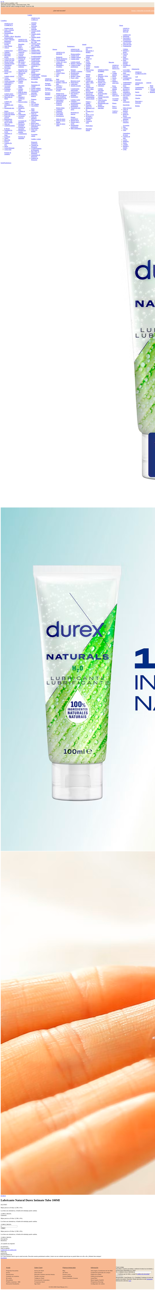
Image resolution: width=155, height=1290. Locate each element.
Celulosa (125, 49)
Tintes (33, 109)
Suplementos (74, 97)
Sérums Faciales (8, 62)
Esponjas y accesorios (59, 86)
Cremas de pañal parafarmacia (75, 66)
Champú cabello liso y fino (35, 41)
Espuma (33, 102)
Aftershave (101, 85)
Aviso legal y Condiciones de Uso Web (102, 1270)
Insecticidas (126, 105)
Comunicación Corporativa (41, 1280)
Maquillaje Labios (21, 86)
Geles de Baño (60, 81)
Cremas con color (9, 60)
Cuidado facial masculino (102, 92)
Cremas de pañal (89, 121)
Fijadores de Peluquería (34, 159)
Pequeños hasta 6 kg (89, 105)
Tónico (6, 138)
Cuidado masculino (101, 89)
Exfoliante (7, 136)
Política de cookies (96, 1274)
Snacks (88, 68)
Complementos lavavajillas (127, 78)
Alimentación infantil (89, 56)
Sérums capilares (36, 90)
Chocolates (138, 95)
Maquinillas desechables (101, 80)
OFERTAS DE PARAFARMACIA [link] (76, 50)
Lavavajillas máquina (126, 75)
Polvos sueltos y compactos (22, 51)
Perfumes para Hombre (48, 89)
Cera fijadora (34, 106)
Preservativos (75, 82)
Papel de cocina (125, 54)
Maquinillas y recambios (60, 66)
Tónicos (6, 47)
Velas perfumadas (126, 101)
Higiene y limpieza (76, 63)
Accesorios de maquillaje (22, 121)
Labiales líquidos (20, 89)
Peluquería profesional (34, 142)
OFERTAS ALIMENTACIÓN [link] (140, 72)
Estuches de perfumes (48, 98)
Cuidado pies (8, 101)
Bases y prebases (20, 48)
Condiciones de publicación (8, 1250)
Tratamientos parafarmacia (74, 105)
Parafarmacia (71, 46)
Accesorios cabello (34, 135)
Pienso (114, 76)
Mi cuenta (9, 1278)
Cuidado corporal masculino (103, 96)
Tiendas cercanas (39, 1276)
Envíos (8, 1272)
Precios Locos (67, 1274)
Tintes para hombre (34, 130)
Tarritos (88, 66)
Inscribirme (119, 1275)
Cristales (125, 144)
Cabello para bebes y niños (90, 81)
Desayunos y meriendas (139, 102)
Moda (151, 85)
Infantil (84, 44)
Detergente (126, 36)
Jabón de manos (60, 119)
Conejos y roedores (115, 111)
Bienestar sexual (75, 81)
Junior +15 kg (90, 114)
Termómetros (74, 74)
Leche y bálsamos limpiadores (9, 40)
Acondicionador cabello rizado (35, 62)
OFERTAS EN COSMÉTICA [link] (8, 24)
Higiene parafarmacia (74, 118)
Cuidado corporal (9, 76)
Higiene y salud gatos (115, 82)
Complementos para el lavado (127, 42)
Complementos (22, 133)
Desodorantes (60, 70)
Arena (114, 79)
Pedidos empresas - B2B (13, 1282)
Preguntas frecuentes (12, 1270)
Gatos (114, 71)
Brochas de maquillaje (21, 124)
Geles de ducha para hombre (102, 100)
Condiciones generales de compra (100, 1272)
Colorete (21, 55)
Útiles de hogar (127, 108)
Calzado (125, 128)
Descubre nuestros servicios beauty (44, 1274)
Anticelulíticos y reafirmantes (9, 83)
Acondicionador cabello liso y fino (35, 66)
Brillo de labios (22, 92)
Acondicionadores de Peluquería (36, 149)
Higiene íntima (60, 108)
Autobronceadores (9, 125)
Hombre (96, 67)
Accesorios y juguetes (115, 99)
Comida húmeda (114, 74)
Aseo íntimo (59, 114)
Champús (34, 23)
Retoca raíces (35, 123)
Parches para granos (7, 72)
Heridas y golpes (75, 76)
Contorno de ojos (9, 58)
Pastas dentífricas (61, 97)
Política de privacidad (97, 1276)
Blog (64, 1270)
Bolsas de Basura (125, 115)
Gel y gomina (35, 104)
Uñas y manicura (21, 105)
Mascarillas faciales (7, 56)
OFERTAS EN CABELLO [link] (35, 18)
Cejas (20, 76)
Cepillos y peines (36, 139)
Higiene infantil (88, 75)
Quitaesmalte (22, 114)
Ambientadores (127, 82)
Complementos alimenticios (139, 88)
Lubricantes (74, 84)
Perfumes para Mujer (48, 84)
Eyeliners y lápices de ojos (22, 78)
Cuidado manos (8, 94)
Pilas (124, 127)
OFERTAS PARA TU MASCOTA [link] (115, 67)
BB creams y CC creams (22, 62)
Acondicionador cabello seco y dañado (35, 71)
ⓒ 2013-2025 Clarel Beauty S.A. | (58, 1287)
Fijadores (33, 99)
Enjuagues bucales (61, 98)
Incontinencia (60, 116)
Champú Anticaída (34, 28)
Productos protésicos (59, 104)
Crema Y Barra (60, 73)
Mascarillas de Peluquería (35, 152)
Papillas (88, 65)
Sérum (6, 146)
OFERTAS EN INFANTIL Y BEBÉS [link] (90, 50)
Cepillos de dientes (61, 95)
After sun (7, 124)
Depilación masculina (101, 107)
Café (136, 76)
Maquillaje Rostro (21, 45)
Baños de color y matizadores (36, 125)
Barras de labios (22, 102)
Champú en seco (36, 52)
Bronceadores (8, 119)
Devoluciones (10, 1274)
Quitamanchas (127, 46)
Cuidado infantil (75, 62)
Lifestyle (148, 82)
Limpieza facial (8, 28)
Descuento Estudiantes (12, 1284)
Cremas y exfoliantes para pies (8, 104)
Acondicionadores (36, 56)
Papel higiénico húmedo (125, 62)
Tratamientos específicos (8, 66)
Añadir (3, 1228)
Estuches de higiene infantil (90, 94)
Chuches (137, 98)
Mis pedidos (9, 1280)
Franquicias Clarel (39, 1282)
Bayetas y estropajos (126, 121)
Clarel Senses (38, 1272)
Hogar (121, 25)
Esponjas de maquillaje (21, 128)
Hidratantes (7, 54)
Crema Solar (7, 149)
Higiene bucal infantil (89, 91)
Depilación (59, 57)
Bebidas (137, 106)
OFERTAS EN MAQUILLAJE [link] (23, 40)
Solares (6, 111)
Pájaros (114, 103)
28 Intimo (65, 1272)
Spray (57, 74)
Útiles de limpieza (125, 110)
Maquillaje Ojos (22, 70)
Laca (32, 101)
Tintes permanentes (34, 111)
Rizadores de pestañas (22, 131)
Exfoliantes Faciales (7, 43)
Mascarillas (34, 82)
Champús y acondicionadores (76, 102)
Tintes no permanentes (34, 114)
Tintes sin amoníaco (34, 117)
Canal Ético (94, 1278)
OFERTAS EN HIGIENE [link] (60, 53)
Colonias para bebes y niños (90, 88)
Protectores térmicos (34, 95)
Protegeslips (59, 112)
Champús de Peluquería (34, 146)
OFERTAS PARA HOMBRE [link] (103, 70)
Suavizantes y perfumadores (127, 38)
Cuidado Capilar (75, 100)
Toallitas (88, 119)
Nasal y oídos (74, 78)
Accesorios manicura (21, 117)
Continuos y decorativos (126, 88)
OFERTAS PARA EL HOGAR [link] (126, 30)
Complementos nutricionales (75, 89)
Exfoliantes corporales (7, 89)
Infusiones (138, 79)
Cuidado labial (75, 59)
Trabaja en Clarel (39, 1278)
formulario (149, 1279)
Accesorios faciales (7, 69)
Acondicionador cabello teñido (35, 74)
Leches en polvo (89, 59)
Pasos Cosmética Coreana (70, 1278)
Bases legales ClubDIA (97, 1280)
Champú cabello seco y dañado (35, 44)
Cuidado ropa (127, 35)
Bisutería (152, 92)
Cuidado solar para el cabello (8, 121)
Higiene (55, 49)
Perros (114, 86)
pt (3, 1)
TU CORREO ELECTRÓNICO (125, 1272)
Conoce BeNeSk (67, 1276)
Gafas (151, 87)
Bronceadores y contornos (22, 66)
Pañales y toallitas (88, 102)
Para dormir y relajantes (74, 94)
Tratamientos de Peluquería (35, 155)
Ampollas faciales (9, 63)
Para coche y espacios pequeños (126, 97)
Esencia (6, 141)
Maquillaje (18, 36)
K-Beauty (7, 128)
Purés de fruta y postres (90, 70)
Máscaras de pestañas (21, 73)
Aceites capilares (36, 88)
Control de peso (75, 92)
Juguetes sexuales (76, 85)
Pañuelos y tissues (126, 51)
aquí (130, 1281)
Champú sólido (35, 50)
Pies (57, 76)
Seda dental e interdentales (60, 100)
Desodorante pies (9, 108)
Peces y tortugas (114, 107)
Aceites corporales (9, 81)
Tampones (59, 111)
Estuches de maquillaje (21, 137)
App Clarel (37, 1284)
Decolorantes (35, 128)
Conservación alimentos (127, 118)
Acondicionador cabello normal (35, 58)
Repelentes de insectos (75, 113)
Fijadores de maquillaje (21, 59)
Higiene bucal (60, 93)
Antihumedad (127, 94)
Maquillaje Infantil (89, 129)
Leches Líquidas (88, 62)
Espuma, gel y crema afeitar (102, 83)
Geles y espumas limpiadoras (9, 30)
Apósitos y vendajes (76, 71)
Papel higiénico (126, 57)
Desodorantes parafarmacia (74, 126)
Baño (57, 79)
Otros (124, 130)
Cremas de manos (9, 95)
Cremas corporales (7, 78)
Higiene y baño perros (115, 94)
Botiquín (73, 70)
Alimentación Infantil (139, 83)
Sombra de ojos (22, 71)
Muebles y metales (126, 147)
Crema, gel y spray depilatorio (61, 62)
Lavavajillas (126, 70)
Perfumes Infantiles (47, 93)
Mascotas (111, 62)
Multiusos (126, 141)
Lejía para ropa (127, 44)
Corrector (21, 54)
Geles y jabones (88, 85)
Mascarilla (7, 140)
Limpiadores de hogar (126, 134)
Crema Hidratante (9, 148)
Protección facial (9, 112)
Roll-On (58, 71)
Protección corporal (7, 116)
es (1, 1)
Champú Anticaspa (34, 25)
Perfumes (44, 76)
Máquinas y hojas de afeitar (103, 76)
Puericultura (89, 125)
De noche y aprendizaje (89, 117)
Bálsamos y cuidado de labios (21, 98)
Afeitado (100, 74)
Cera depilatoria (60, 60)
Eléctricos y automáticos (126, 91)
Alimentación (135, 69)
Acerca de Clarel (39, 1270)
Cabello (30, 15)
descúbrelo (4, 1258)
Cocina (125, 140)
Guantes (125, 112)
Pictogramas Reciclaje (97, 1282)
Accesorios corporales (7, 86)
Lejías (125, 149)
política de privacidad (143, 1274)
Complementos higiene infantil (90, 97)
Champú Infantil (35, 53)
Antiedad (7, 52)
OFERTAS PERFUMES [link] (49, 79)
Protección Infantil (9, 114)
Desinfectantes (75, 73)
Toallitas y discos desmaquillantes (9, 37)
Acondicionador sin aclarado (35, 78)
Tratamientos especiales (34, 92)
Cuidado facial (8, 50)
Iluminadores (22, 57)
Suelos (125, 143)
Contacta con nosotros (12, 1276)
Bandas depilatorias (61, 58)
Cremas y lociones (88, 78)
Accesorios (126, 125)
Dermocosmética (75, 54)
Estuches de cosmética (7, 153)
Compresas (59, 109)
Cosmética (4, 20)
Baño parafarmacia (76, 128)
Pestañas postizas (20, 81)
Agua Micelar (8, 46)
